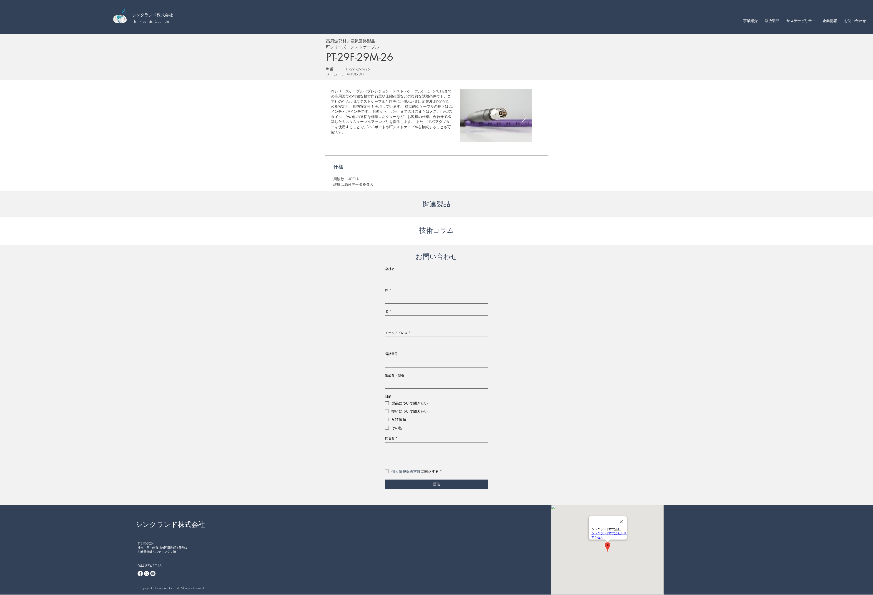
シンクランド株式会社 (152, 15)
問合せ (391, 438)
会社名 (390, 269)
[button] (750, 21)
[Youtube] (153, 573)
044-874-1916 (150, 565)
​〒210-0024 (146, 543)
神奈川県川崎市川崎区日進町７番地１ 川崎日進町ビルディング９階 (164, 549)
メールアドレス (397, 332)
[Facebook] (140, 573)
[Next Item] (524, 118)
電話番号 (391, 354)
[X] (146, 573)
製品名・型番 (394, 375)
